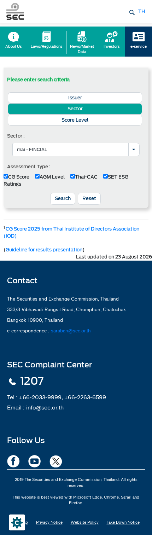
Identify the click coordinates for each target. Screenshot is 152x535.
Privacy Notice (49, 522)
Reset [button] (89, 198)
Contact (22, 280)
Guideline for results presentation (44, 250)
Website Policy (85, 522)
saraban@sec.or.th (71, 331)
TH (141, 11)
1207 (31, 381)
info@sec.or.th (45, 407)
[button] (75, 98)
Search (63, 198)
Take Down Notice (123, 522)
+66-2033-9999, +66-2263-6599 (62, 397)
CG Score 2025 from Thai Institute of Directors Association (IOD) (71, 232)
